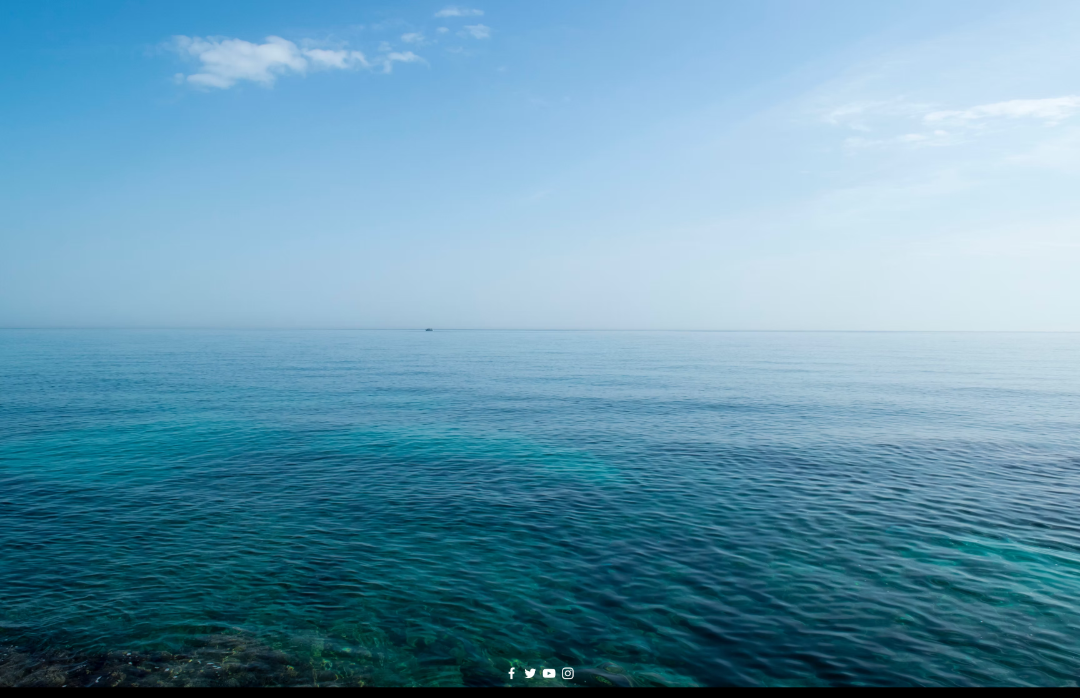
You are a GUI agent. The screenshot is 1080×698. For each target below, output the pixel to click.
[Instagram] (568, 673)
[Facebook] (511, 673)
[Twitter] (530, 673)
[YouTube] (549, 673)
